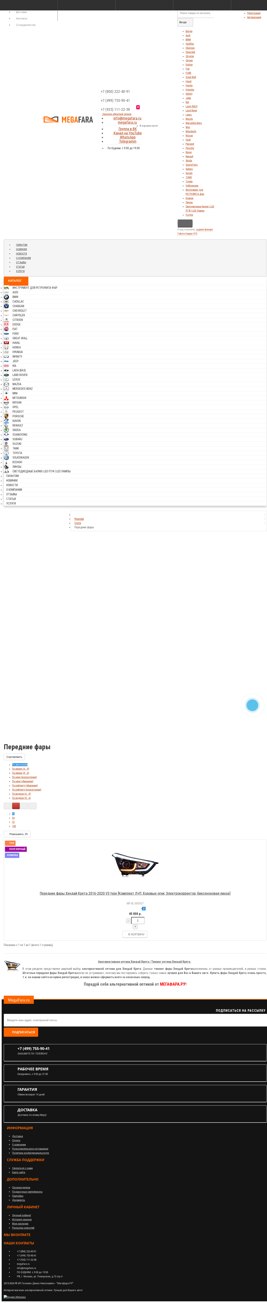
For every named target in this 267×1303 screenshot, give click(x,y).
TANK (189, 177)
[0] (142, 113)
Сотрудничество (25, 25)
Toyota (189, 181)
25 (13, 813)
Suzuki (189, 173)
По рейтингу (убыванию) (25, 785)
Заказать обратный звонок (116, 114)
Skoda (189, 160)
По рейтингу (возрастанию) (26, 789)
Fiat (187, 68)
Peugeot (190, 144)
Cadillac (190, 43)
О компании (23, 258)
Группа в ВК (127, 129)
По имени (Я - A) (20, 773)
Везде (189, 31)
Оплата (16, 1140)
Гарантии (21, 244)
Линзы (189, 202)
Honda (189, 85)
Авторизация (254, 17)
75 (13, 822)
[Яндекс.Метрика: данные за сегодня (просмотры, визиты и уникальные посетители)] (15, 1297)
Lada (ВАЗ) (192, 106)
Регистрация (254, 13)
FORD (188, 73)
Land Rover (191, 110)
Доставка (17, 1136)
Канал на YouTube (127, 133)
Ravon (189, 152)
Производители (21, 1187)
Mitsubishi (191, 131)
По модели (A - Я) (21, 793)
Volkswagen (192, 185)
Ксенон (189, 198)
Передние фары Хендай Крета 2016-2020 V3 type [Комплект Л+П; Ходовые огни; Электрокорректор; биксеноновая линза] (135, 893)
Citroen (189, 60)
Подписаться (23, 1032)
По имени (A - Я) (20, 768)
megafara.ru (127, 122)
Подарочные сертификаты (27, 1191)
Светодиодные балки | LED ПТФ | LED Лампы (42, 471)
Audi (188, 35)
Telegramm (127, 141)
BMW (188, 39)
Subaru (189, 169)
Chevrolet (190, 52)
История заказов (22, 1219)
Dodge (189, 64)
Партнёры (17, 1195)
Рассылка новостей (23, 1227)
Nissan (189, 135)
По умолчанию (20, 764)
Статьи (20, 266)
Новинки (21, 249)
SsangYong (192, 164)
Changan (190, 48)
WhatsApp (127, 137)
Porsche (190, 148)
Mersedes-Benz (194, 123)
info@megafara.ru (127, 118)
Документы (18, 1200)
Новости (21, 253)
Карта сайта (18, 1172)
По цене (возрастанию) (24, 777)
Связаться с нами (22, 1168)
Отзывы (21, 262)
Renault (189, 156)
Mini (188, 127)
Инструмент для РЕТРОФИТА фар (35, 287)
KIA (187, 102)
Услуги (189, 214)
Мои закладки (20, 1223)
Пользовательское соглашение (30, 1148)
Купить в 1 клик (137, 887)
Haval (188, 81)
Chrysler (190, 56)
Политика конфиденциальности (30, 1152)
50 (13, 817)
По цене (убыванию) (22, 781)
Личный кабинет (21, 1215)
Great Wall (191, 77)
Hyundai (190, 89)
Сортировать (14, 757)
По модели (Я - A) (21, 798)
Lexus (189, 114)
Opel (188, 139)
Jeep (188, 98)
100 (14, 826)
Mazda (189, 118)
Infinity (189, 93)
